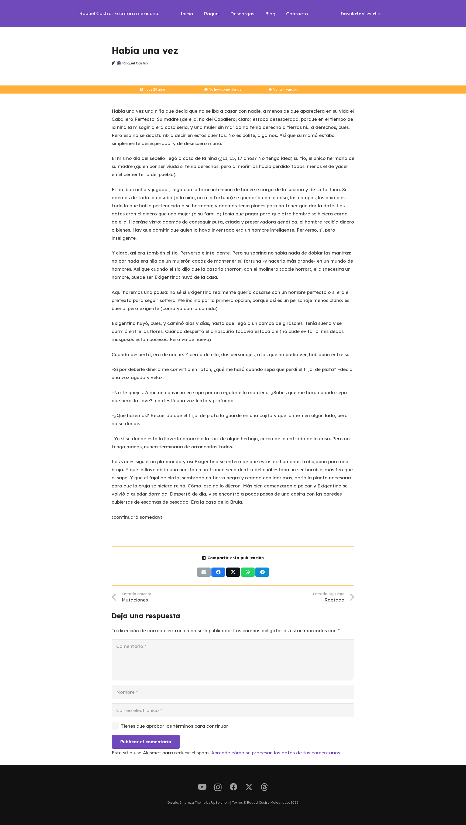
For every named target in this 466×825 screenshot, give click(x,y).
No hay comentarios (225, 89)
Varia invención (285, 89)
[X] (249, 787)
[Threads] (264, 787)
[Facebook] (233, 787)
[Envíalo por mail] (204, 572)
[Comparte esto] (218, 572)
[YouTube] (202, 787)
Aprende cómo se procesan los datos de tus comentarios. (276, 752)
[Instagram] (218, 787)
